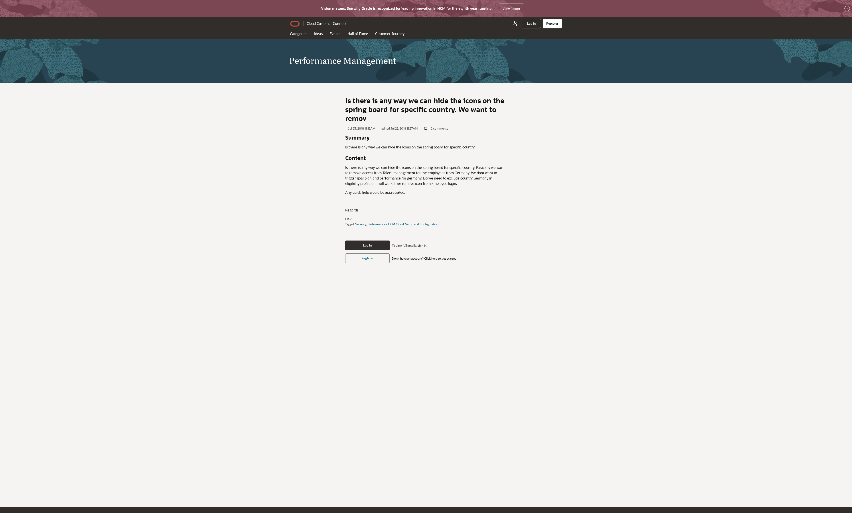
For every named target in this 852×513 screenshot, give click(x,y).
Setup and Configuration (421, 224)
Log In (367, 245)
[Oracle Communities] (515, 23)
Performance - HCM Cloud (386, 224)
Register (367, 258)
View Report (511, 8)
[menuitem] (531, 23)
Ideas (318, 33)
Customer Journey (389, 33)
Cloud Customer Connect (326, 23)
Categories (298, 33)
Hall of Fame (357, 33)
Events (335, 33)
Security (360, 224)
